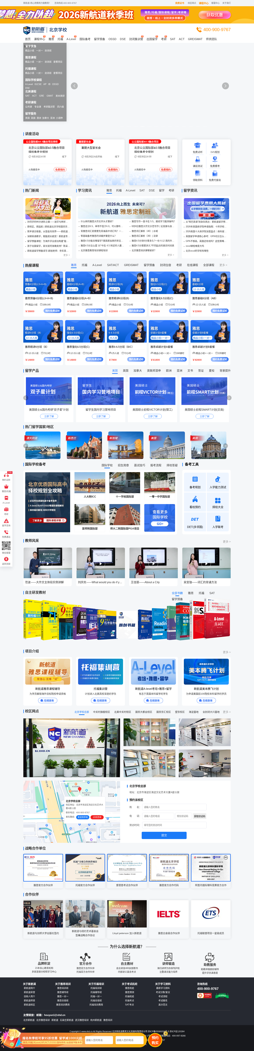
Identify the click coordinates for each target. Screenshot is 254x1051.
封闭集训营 (136, 39)
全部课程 (208, 265)
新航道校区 (29, 1004)
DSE (123, 39)
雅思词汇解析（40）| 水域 (145, 231)
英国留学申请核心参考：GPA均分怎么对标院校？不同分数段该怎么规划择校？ (207, 236)
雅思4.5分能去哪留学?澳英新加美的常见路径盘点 (103, 240)
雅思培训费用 (63, 1004)
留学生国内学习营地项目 (49, 409)
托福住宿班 (96, 1000)
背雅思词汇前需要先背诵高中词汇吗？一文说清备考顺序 (103, 231)
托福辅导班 (96, 992)
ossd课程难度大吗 (195, 246)
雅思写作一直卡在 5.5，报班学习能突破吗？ (154, 221)
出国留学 (152, 39)
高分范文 (162, 1004)
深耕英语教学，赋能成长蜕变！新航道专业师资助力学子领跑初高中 (48, 236)
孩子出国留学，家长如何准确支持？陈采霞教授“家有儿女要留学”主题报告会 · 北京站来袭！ (48, 246)
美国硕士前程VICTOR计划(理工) (101, 409)
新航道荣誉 (29, 992)
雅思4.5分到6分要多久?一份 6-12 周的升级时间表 (154, 240)
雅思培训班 (62, 988)
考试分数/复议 (163, 992)
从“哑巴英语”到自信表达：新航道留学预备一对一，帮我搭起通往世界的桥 (207, 221)
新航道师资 (29, 1000)
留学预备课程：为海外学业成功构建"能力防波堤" (48, 241)
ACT (182, 39)
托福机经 (129, 996)
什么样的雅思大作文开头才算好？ (97, 221)
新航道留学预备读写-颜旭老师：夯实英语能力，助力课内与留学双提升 (48, 250)
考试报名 (162, 1000)
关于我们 (226, 3)
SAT (172, 39)
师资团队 (211, 39)
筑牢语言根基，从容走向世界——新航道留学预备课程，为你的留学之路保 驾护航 (48, 231)
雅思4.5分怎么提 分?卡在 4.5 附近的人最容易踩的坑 (103, 245)
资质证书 (179, 3)
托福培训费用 (96, 1004)
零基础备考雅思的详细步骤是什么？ (99, 236)
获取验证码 (199, 816)
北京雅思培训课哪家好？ (144, 250)
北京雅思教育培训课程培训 (94, 250)
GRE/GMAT (195, 39)
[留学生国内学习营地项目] (49, 391)
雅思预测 (129, 992)
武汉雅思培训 (82, 1020)
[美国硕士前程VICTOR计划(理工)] (101, 391)
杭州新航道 (96, 1020)
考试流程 (162, 996)
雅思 (51, 39)
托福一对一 (96, 996)
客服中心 (215, 3)
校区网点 (192, 3)
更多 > (66, 255)
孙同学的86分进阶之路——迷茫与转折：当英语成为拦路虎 (48, 221)
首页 (28, 39)
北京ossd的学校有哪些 (197, 250)
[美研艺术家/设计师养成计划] (205, 391)
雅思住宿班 (62, 1000)
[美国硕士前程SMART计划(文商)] (153, 391)
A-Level (71, 39)
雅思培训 (107, 1020)
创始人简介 (29, 996)
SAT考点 (129, 1004)
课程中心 (204, 3)
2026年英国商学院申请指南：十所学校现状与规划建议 (207, 226)
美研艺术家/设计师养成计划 (204, 409)
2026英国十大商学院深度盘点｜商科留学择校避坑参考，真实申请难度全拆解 (207, 231)
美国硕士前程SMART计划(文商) (152, 409)
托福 (60, 39)
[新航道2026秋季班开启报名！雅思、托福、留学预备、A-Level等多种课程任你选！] (48, 208)
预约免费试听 (52, 310)
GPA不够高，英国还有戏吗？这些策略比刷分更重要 (207, 241)
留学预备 (99, 39)
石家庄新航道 (66, 1020)
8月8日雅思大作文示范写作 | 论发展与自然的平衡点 (154, 226)
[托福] (127, 89)
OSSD (112, 39)
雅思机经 (129, 988)
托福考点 (129, 1000)
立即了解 (49, 416)
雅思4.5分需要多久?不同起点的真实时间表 (153, 245)
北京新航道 (29, 1020)
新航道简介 (29, 988)
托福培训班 (96, 988)
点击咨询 (97, 817)
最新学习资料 (163, 988)
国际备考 (85, 39)
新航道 (54, 1020)
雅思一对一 (62, 996)
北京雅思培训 (43, 1020)
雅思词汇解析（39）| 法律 (145, 236)
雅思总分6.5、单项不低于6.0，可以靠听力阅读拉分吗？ (103, 226)
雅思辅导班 (62, 992)
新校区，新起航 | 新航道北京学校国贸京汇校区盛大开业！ (48, 226)
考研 (164, 39)
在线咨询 (49, 700)
